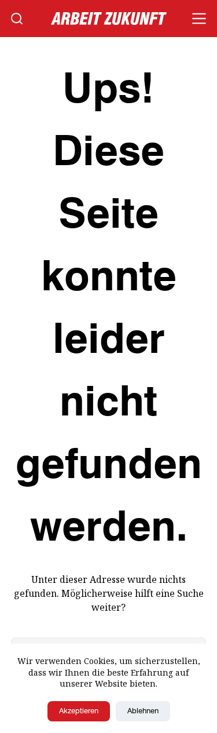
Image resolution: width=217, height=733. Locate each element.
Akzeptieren (78, 711)
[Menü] (199, 18)
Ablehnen (143, 711)
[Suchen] (17, 18)
